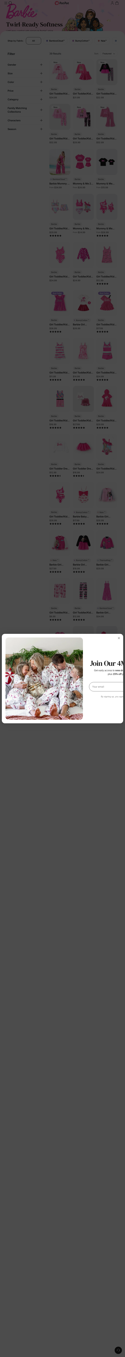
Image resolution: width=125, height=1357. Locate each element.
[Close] (119, 638)
